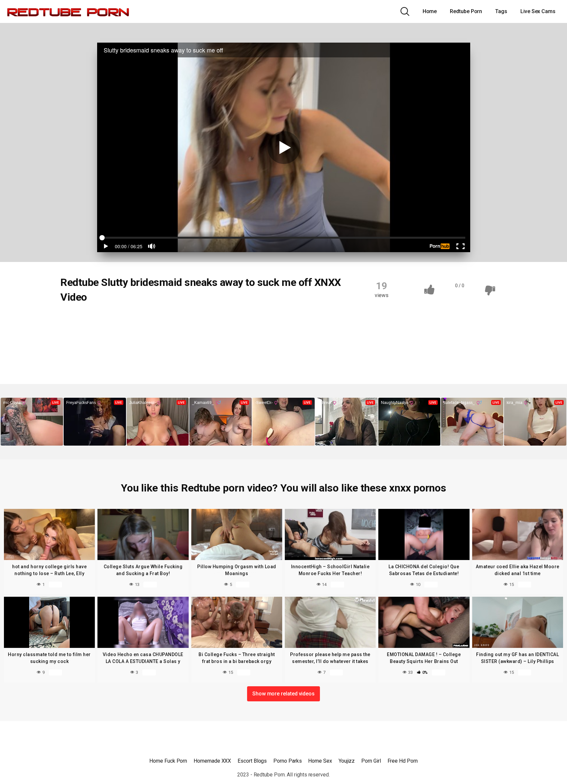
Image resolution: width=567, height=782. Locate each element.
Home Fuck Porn (168, 761)
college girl (164, 332)
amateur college (222, 319)
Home (430, 11)
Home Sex (320, 761)
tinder (214, 345)
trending (243, 345)
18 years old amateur (120, 319)
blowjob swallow (85, 332)
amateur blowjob (173, 319)
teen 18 (152, 345)
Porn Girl (371, 761)
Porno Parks (287, 761)
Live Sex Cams (538, 11)
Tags (501, 11)
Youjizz (347, 761)
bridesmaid (128, 332)
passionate (80, 345)
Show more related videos (283, 694)
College (76, 319)
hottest (257, 332)
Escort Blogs (252, 761)
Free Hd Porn (403, 761)
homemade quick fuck (212, 332)
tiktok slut (184, 345)
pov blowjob (117, 345)
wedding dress (83, 357)
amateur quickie (270, 319)
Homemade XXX (212, 761)
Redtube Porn (466, 11)
